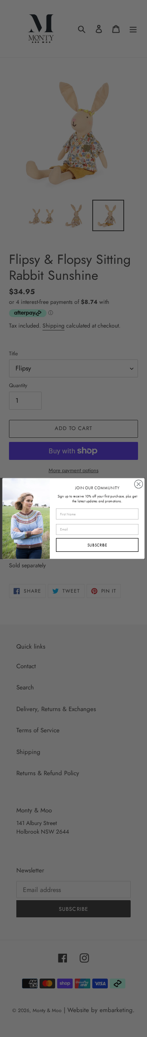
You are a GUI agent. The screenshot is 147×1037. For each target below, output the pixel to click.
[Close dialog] (138, 484)
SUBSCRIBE (97, 544)
